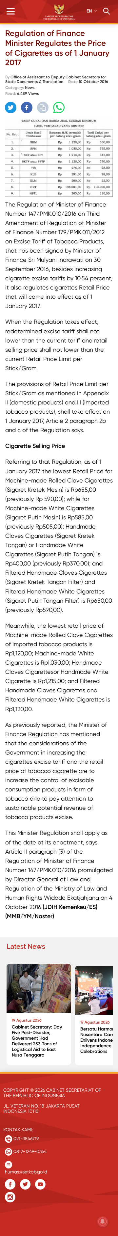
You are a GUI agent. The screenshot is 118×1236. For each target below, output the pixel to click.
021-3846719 (25, 1138)
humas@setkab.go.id (26, 1170)
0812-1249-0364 (29, 1151)
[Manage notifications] (102, 1221)
